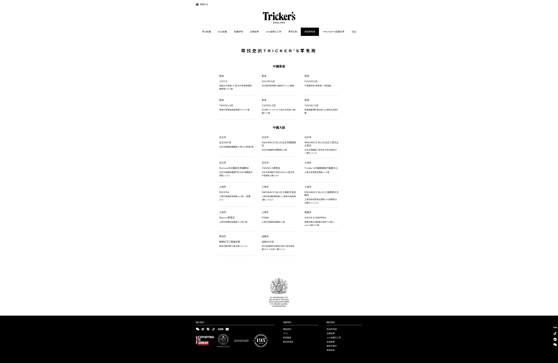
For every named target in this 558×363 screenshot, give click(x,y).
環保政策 (331, 350)
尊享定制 (292, 32)
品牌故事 (254, 32)
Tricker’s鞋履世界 (333, 32)
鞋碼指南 (287, 338)
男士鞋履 (206, 32)
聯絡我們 (287, 329)
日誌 (354, 32)
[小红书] (555, 327)
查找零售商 (332, 329)
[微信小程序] (555, 339)
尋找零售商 (309, 32)
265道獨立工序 (273, 32)
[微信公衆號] (555, 345)
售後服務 (331, 342)
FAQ (285, 333)
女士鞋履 (222, 32)
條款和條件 (332, 346)
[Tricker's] (279, 17)
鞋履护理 (238, 32)
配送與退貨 (288, 342)
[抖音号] (555, 333)
